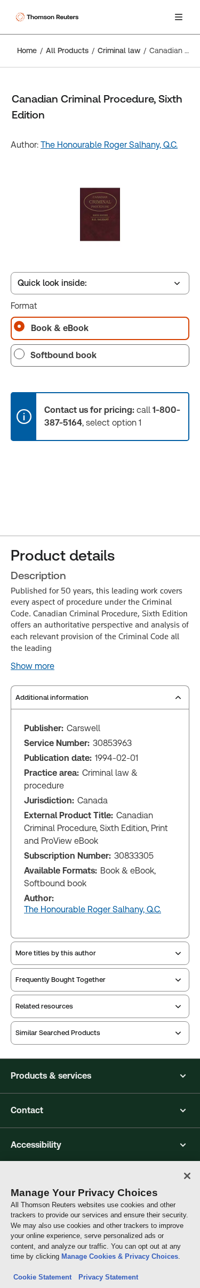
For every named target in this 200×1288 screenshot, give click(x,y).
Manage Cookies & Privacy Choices (119, 1256)
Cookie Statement (42, 1277)
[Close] (187, 1176)
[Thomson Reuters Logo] (48, 17)
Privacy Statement (106, 1277)
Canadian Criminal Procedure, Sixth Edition (171, 50)
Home (27, 50)
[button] (100, 1076)
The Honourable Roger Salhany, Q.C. (109, 145)
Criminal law (119, 50)
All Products (67, 50)
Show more (32, 666)
